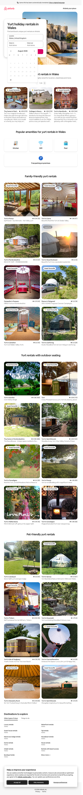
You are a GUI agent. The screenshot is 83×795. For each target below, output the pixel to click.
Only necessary (39, 782)
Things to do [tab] (25, 718)
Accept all (17, 782)
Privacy (37, 791)
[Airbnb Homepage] (9, 8)
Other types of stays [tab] (11, 718)
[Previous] (37, 83)
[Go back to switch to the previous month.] (11, 51)
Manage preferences (60, 782)
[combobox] (25, 38)
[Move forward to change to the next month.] (34, 51)
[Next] (44, 83)
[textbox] (16, 45)
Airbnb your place (69, 8)
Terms (44, 791)
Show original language (57, 3)
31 (10, 80)
